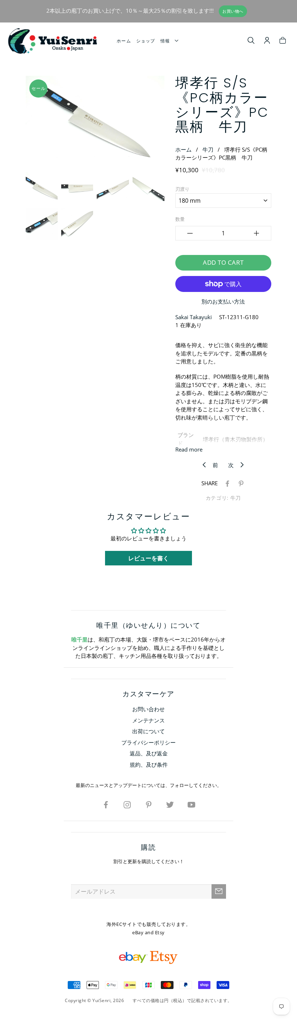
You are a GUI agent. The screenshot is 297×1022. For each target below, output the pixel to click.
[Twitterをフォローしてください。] (170, 804)
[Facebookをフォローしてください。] (105, 804)
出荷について (148, 731)
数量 (180, 219)
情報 (166, 41)
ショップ (145, 41)
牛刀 (207, 149)
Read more (188, 449)
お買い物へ (232, 11)
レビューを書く (148, 558)
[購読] (219, 891)
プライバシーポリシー (148, 742)
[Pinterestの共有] (239, 483)
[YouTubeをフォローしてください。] (191, 804)
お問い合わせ (148, 709)
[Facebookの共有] (226, 483)
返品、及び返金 (149, 753)
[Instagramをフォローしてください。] (127, 804)
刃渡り (182, 189)
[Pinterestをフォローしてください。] (148, 804)
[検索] (251, 41)
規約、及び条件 (149, 764)
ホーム (124, 41)
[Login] (267, 41)
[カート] (282, 41)
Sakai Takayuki (193, 317)
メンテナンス (148, 720)
